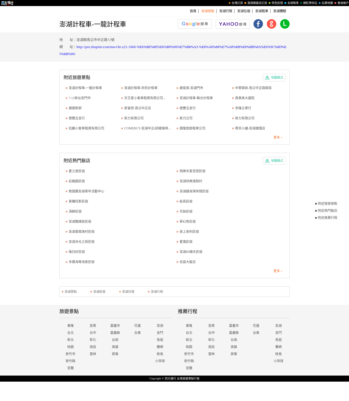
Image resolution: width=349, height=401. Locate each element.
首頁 (193, 11)
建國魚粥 (75, 108)
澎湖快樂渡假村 (191, 181)
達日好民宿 (77, 251)
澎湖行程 (225, 11)
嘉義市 (115, 325)
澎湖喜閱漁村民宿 (82, 231)
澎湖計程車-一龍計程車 (85, 88)
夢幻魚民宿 (188, 221)
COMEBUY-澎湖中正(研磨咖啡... (147, 128)
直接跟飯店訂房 (257, 2)
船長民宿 (186, 201)
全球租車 (293, 2)
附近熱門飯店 (327, 210)
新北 (70, 339)
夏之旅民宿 (77, 171)
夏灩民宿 (186, 241)
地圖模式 (277, 77)
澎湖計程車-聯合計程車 (196, 98)
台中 (93, 332)
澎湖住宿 (243, 11)
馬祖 (160, 339)
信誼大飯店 (188, 262)
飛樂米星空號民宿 (192, 171)
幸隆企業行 (243, 108)
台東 (137, 332)
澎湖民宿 (99, 291)
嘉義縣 (115, 332)
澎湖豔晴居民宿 (80, 221)
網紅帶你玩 (310, 2)
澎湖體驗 (279, 11)
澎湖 (160, 325)
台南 (115, 339)
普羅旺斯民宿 (78, 201)
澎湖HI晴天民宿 (191, 251)
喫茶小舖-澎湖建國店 (250, 128)
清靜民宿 (75, 211)
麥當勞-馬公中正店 (137, 108)
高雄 (115, 347)
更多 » (277, 137)
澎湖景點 (71, 291)
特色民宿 (277, 2)
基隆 (70, 325)
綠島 (160, 354)
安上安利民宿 (189, 231)
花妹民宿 (186, 211)
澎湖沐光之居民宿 (82, 241)
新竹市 (70, 354)
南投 (93, 347)
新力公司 (186, 118)
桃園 (70, 347)
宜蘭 (70, 368)
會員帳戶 (343, 2)
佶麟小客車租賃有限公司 (86, 128)
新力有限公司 (134, 118)
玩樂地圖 (327, 2)
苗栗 (93, 325)
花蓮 (137, 325)
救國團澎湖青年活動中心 (86, 191)
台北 (70, 332)
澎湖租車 (261, 11)
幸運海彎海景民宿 (82, 262)
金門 (160, 332)
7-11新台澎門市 (80, 98)
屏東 (115, 354)
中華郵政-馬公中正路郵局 (253, 88)
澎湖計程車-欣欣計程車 (141, 88)
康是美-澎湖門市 (191, 88)
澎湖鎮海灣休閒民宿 (194, 191)
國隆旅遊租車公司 (192, 128)
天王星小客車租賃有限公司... (144, 98)
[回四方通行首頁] (7, 3)
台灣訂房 (237, 2)
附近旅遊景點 (327, 203)
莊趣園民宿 (77, 181)
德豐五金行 (188, 108)
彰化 (93, 339)
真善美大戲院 (244, 98)
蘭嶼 (160, 347)
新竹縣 (70, 361)
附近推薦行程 (327, 217)
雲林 (93, 354)
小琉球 (160, 361)
